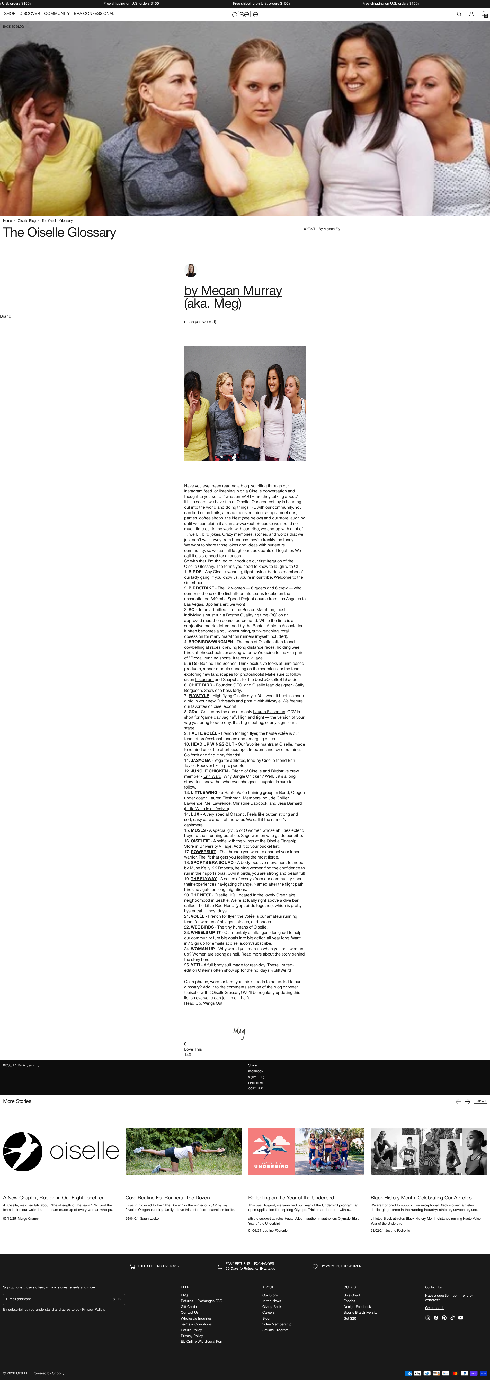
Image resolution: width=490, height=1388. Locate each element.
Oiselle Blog (27, 221)
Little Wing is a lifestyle (206, 809)
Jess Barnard (290, 804)
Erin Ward (212, 777)
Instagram (204, 680)
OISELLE (23, 1373)
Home (7, 221)
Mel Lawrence (217, 804)
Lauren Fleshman (269, 712)
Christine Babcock (250, 804)
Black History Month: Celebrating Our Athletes (421, 1198)
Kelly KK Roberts (217, 868)
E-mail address (18, 1299)
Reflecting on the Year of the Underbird (291, 1198)
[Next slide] (467, 1102)
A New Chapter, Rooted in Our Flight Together (53, 1198)
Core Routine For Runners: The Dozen (168, 1198)
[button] (459, 14)
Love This (193, 1049)
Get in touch (434, 1308)
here (205, 960)
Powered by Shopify (48, 1373)
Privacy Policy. (93, 1309)
